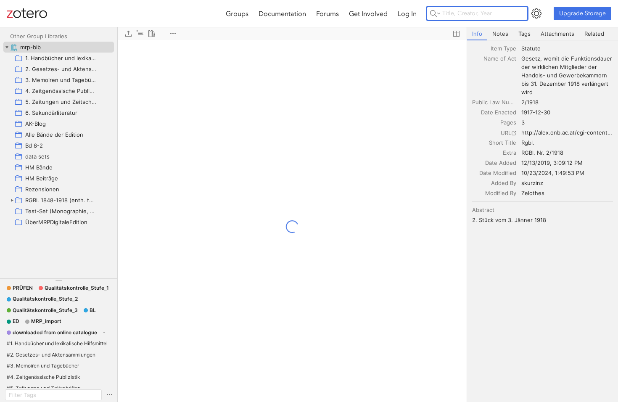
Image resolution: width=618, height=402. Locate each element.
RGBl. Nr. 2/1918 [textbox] (542, 152)
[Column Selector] (456, 33)
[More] (172, 33)
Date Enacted (498, 112)
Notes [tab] (500, 33)
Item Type (503, 48)
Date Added (500, 162)
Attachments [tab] (557, 33)
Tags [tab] (524, 33)
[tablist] (542, 33)
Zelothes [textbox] (532, 193)
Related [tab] (594, 33)
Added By (503, 183)
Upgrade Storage (582, 13)
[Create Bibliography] (151, 33)
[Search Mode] (435, 13)
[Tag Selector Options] (109, 394)
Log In (407, 13)
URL (506, 133)
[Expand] (11, 200)
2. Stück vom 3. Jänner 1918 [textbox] (509, 220)
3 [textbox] (523, 122)
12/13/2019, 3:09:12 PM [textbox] (552, 162)
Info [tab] (477, 33)
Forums (327, 13)
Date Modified (497, 172)
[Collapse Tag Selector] (58, 280)
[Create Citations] (140, 33)
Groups (237, 13)
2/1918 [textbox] (530, 102)
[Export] (128, 33)
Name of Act (499, 58)
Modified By (500, 193)
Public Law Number (494, 102)
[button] (19, 288)
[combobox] (567, 48)
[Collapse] (6, 47)
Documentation (282, 13)
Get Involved (368, 13)
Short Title (502, 142)
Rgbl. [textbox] (527, 142)
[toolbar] (292, 33)
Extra (509, 152)
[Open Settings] (536, 13)
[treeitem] (58, 47)
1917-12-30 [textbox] (535, 112)
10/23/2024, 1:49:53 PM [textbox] (552, 172)
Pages (508, 122)
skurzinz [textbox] (532, 183)
